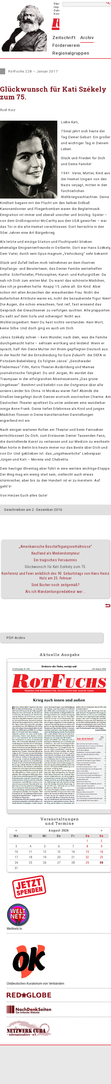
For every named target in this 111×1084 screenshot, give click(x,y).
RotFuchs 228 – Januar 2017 (33, 71)
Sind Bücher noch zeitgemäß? (55, 585)
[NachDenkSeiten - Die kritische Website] (29, 1010)
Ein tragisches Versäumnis (55, 560)
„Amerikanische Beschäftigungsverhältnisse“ (55, 546)
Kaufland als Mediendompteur (55, 553)
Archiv (87, 37)
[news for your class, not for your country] (29, 995)
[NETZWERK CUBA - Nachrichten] (29, 1028)
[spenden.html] (29, 897)
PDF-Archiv (16, 638)
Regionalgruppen (70, 53)
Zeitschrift (63, 37)
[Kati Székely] (28, 197)
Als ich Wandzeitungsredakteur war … (55, 592)
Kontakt (59, 14)
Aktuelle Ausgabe (59, 654)
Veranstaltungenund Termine (59, 821)
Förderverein (66, 45)
